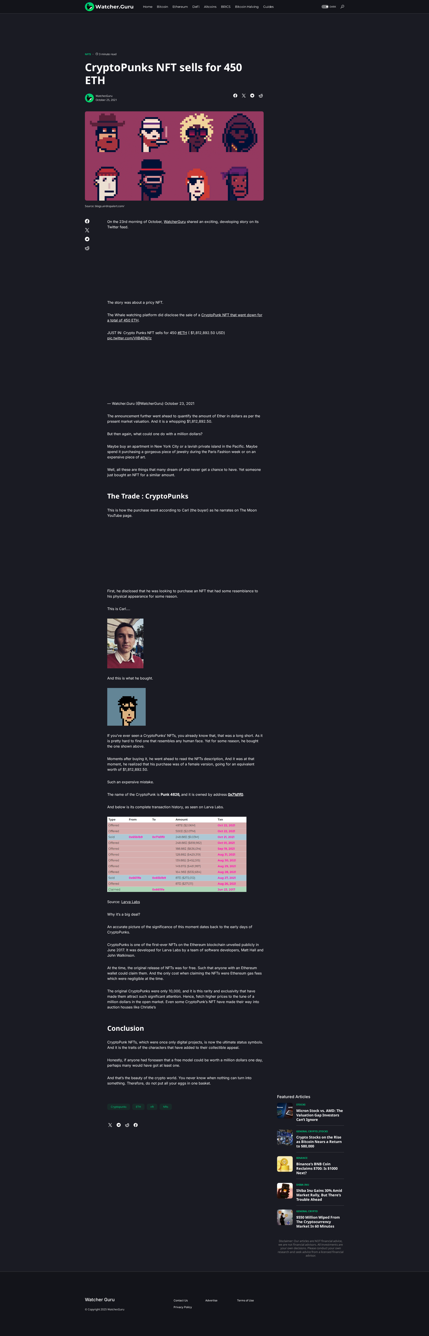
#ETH (182, 332)
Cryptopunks (118, 1107)
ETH (138, 1107)
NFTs (88, 54)
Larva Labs (130, 902)
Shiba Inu (302, 1184)
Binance (301, 1157)
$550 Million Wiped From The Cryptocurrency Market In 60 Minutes (318, 1221)
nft (152, 1107)
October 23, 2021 (179, 403)
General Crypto (307, 1131)
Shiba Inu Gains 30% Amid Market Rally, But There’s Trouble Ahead (319, 1195)
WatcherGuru (175, 221)
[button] (328, 7)
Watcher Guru (100, 1299)
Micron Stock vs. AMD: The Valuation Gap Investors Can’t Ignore (319, 1115)
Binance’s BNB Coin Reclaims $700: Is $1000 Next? (317, 1168)
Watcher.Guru (104, 96)
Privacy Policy (183, 1307)
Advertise (211, 1300)
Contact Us (181, 1300)
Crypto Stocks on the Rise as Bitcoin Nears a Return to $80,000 (319, 1141)
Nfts (165, 1107)
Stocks (300, 1104)
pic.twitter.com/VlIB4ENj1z (129, 338)
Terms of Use (245, 1300)
